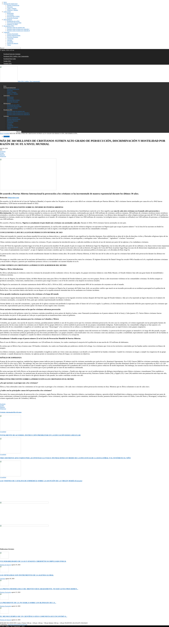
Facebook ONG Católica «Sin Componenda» (16, 56)
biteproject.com (13, 198)
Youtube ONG (8, 63)
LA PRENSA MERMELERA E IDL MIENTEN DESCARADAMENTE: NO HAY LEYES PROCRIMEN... (39, 589)
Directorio (10, 7)
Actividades (10, 15)
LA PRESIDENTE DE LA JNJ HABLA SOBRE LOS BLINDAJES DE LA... (28, 603)
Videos (9, 45)
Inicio (5, 2)
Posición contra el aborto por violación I (18, 29)
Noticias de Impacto (12, 43)
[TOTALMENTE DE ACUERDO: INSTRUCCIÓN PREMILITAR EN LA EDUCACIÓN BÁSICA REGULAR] (10, 430)
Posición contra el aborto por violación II (18, 30)
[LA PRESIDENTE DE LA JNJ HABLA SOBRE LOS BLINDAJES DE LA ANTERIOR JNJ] (4, 599)
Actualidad (10, 41)
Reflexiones (10, 13)
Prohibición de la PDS (13, 21)
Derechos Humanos (12, 37)
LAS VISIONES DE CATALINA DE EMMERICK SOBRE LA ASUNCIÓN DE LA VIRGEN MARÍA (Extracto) (41, 481)
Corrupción (10, 38)
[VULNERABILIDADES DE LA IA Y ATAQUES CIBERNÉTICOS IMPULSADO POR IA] (4, 558)
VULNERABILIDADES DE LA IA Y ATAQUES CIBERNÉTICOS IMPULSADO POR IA (33, 561)
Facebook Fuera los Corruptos (12, 54)
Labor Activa (7, 11)
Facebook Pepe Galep (10, 58)
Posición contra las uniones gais (16, 27)
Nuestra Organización (13, 5)
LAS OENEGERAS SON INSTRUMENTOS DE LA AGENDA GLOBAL (27, 575)
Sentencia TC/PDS (12, 24)
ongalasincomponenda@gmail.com (17, 624)
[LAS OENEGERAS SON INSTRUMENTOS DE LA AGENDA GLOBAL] (4, 571)
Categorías (6, 32)
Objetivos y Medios (12, 10)
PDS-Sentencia (8, 19)
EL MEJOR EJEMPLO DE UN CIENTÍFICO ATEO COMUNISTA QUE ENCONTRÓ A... (33, 616)
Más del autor (17, 412)
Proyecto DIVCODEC (13, 16)
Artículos (9, 40)
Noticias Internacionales (13, 35)
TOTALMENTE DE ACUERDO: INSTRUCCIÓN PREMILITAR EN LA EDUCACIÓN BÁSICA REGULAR (40, 435)
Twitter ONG (7, 61)
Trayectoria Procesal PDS (14, 22)
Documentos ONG (9, 26)
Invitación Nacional (12, 18)
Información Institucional (10, 3)
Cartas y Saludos (11, 8)
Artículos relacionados (6, 412)
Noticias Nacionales (12, 34)
